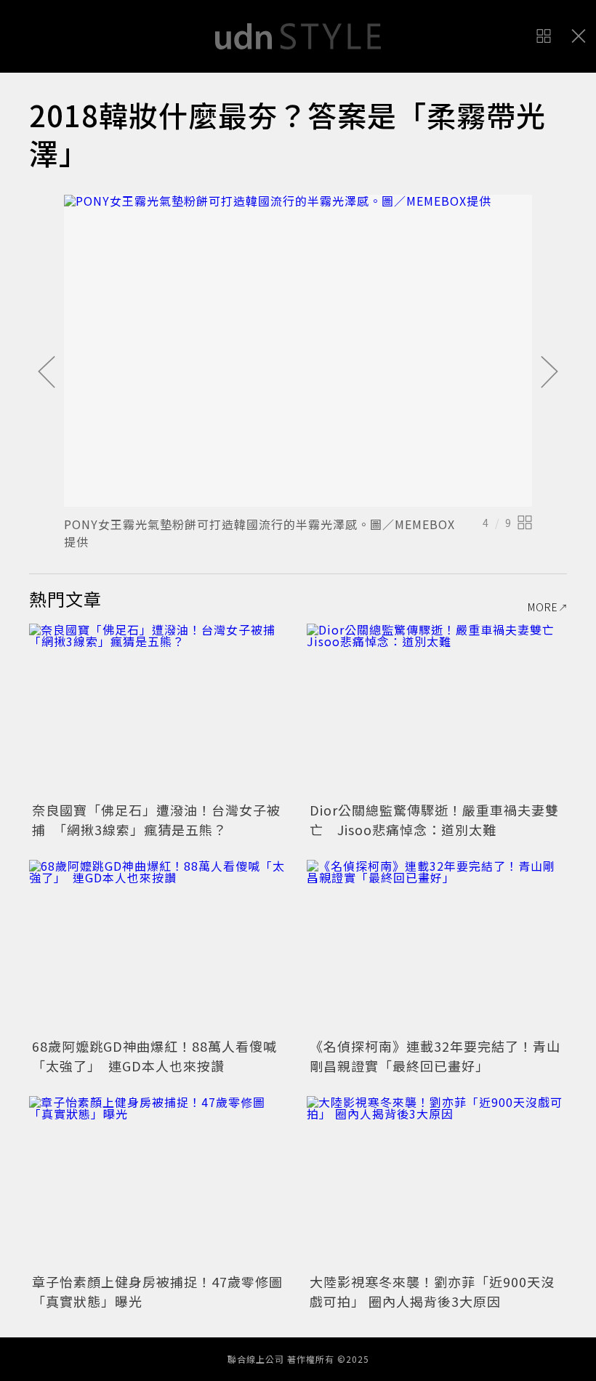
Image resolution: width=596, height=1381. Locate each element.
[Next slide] (549, 372)
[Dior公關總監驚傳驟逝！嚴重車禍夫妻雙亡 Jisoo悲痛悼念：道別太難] (437, 710)
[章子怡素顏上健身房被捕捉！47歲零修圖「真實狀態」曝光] (159, 1183)
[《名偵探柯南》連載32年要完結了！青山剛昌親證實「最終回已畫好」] (437, 947)
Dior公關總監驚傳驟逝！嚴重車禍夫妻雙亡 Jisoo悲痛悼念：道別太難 (434, 819)
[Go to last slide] (46, 372)
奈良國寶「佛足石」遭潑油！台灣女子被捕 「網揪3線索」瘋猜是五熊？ (156, 819)
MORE (543, 607)
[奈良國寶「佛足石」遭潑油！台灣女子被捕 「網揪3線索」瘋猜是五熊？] (159, 710)
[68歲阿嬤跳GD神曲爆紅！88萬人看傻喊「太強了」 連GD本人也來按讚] (159, 947)
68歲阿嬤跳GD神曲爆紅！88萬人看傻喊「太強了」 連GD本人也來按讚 (154, 1055)
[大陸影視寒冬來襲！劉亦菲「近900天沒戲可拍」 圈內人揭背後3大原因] (437, 1183)
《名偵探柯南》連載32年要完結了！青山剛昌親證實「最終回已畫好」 (435, 1055)
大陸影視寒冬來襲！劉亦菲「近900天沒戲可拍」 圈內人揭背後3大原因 (432, 1291)
